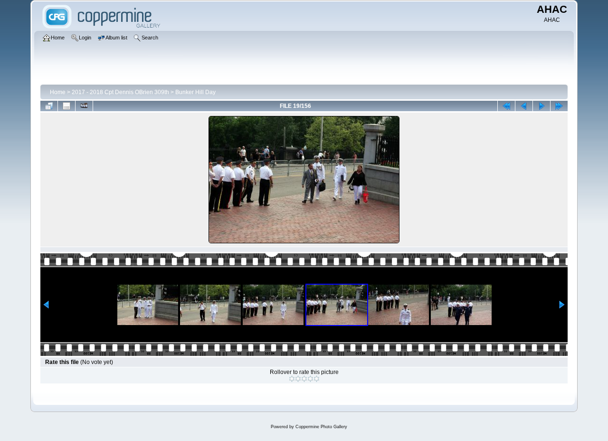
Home (58, 92)
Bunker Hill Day (195, 92)
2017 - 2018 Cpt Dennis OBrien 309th (120, 92)
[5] (317, 378)
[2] (298, 378)
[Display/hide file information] (66, 106)
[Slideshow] (84, 106)
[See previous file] (523, 106)
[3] (304, 378)
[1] (292, 378)
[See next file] (541, 106)
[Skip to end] (559, 106)
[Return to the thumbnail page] (48, 106)
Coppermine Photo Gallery (321, 426)
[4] (310, 378)
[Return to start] (506, 106)
